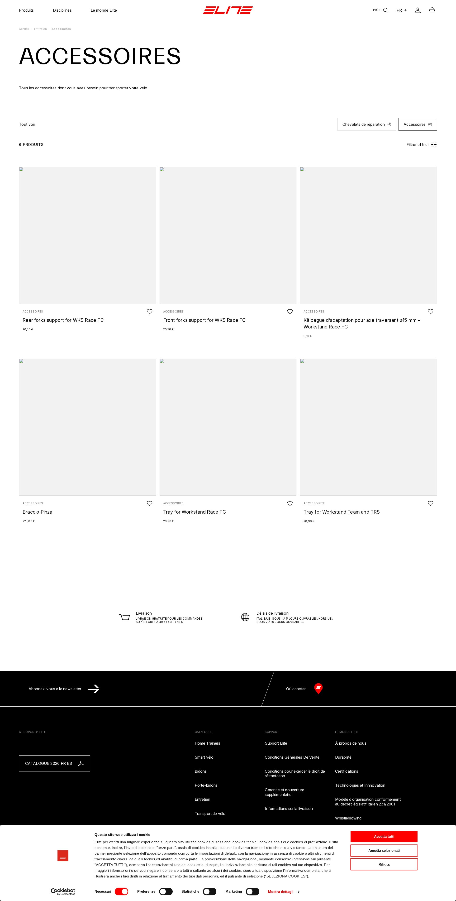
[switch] (166, 891)
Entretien (202, 799)
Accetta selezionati (384, 850)
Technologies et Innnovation (360, 785)
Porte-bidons (206, 785)
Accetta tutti (384, 836)
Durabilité (343, 757)
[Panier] (432, 10)
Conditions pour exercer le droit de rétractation (295, 773)
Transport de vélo (210, 813)
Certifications (346, 771)
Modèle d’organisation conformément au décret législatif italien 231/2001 (367, 801)
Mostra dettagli (281, 892)
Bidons (201, 771)
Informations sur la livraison (289, 808)
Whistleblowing (348, 818)
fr (399, 10)
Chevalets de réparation (366, 124)
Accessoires (418, 124)
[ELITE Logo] (228, 10)
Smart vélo (204, 757)
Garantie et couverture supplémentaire (284, 792)
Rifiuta (384, 864)
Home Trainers (207, 743)
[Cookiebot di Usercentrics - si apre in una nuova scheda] (63, 891)
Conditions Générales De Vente (292, 757)
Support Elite (276, 743)
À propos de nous (350, 743)
